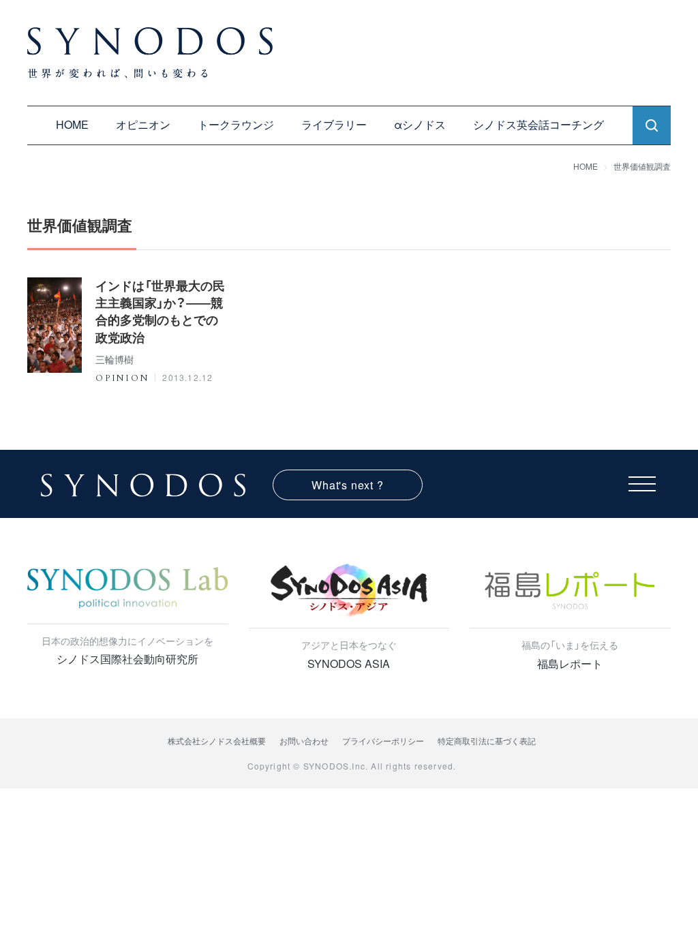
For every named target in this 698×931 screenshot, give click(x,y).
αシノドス (420, 124)
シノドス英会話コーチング (538, 124)
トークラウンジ (236, 124)
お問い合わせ (304, 740)
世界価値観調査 (642, 166)
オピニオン (143, 124)
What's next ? (347, 485)
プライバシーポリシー (383, 740)
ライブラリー (334, 124)
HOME (72, 124)
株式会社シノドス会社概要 (217, 740)
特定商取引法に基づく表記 (487, 740)
